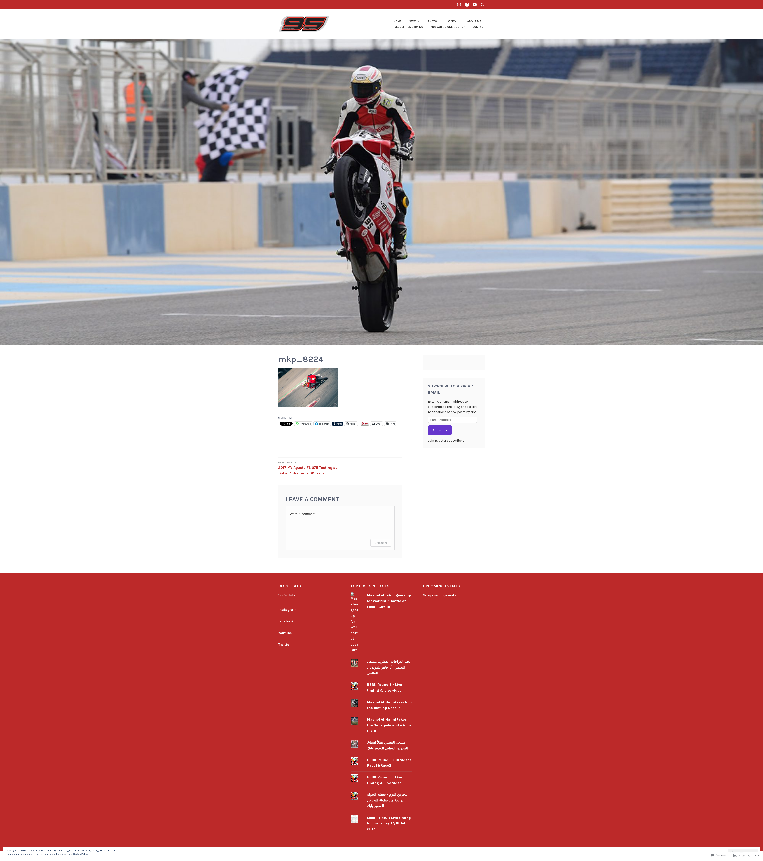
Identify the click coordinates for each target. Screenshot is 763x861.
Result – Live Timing (408, 27)
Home (397, 21)
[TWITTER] (482, 4)
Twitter (284, 644)
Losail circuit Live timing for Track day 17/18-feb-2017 (389, 823)
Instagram (287, 609)
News (413, 21)
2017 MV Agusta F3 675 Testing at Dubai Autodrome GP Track (307, 468)
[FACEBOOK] (467, 4)
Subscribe (440, 430)
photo (432, 21)
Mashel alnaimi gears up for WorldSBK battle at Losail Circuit (389, 601)
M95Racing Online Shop (448, 27)
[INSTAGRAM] (459, 4)
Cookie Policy (80, 854)
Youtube (285, 633)
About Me (474, 21)
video (452, 21)
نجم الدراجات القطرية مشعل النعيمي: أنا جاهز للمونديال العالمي (388, 667)
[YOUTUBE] (474, 4)
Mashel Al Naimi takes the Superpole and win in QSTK (389, 725)
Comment (381, 542)
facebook (286, 621)
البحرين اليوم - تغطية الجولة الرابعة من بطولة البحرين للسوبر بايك (387, 800)
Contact (479, 27)
